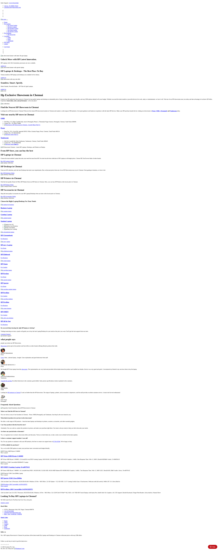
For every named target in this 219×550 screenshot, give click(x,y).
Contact (6, 524)
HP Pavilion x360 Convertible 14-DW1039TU (17, 489)
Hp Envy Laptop (12, 27)
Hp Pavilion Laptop (13, 28)
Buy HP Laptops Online (7, 161)
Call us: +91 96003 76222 (11, 6)
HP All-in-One (11, 34)
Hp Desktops (7, 33)
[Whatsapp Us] (19, 548)
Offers (6, 522)
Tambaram (10, 41)
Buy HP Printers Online (7, 185)
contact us (3, 66)
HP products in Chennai (14, 392)
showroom (24, 369)
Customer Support (6, 334)
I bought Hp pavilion (6, 381)
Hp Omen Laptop (12, 30)
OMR (9, 37)
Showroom (4, 346)
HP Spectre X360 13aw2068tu (11, 478)
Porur (9, 39)
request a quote (5, 502)
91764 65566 (56, 441)
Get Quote (7, 47)
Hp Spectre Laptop (13, 31)
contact (6, 44)
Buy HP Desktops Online (7, 173)
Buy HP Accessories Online (8, 196)
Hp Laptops (7, 24)
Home (5, 22)
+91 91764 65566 (13, 3)
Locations (6, 36)
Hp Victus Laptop (12, 25)
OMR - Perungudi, (161, 111)
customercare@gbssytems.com (12, 7)
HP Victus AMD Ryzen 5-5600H (12, 456)
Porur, (154, 111)
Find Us (38, 125)
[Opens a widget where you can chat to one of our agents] (212, 547)
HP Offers (7, 42)
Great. (2, 357)
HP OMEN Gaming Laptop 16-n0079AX (15, 467)
